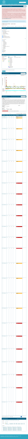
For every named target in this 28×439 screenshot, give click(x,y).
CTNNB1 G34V (4, 278)
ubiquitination (4, 48)
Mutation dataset (6, 30)
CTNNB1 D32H (4, 128)
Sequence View (4, 26)
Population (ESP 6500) (5, 33)
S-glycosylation (4, 44)
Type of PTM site (6, 39)
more (25, 38)
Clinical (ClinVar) (4, 32)
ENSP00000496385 (19, 428)
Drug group (5, 49)
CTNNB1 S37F (4, 374)
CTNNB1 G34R (4, 248)
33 (7, 204)
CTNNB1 (8, 6)
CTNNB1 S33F (4, 237)
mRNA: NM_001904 (7, 420)
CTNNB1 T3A (4, 116)
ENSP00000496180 (15, 429)
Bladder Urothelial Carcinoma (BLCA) (6, 37)
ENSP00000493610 (5, 429)
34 (7, 248)
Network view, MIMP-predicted (19, 26)
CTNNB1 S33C (4, 226)
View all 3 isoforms (23, 96)
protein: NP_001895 (12, 420)
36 (7, 308)
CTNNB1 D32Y (4, 139)
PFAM (14, 423)
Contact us (4, 71)
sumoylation (4, 47)
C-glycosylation (4, 42)
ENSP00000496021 (15, 430)
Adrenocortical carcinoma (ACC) (6, 36)
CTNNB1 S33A (4, 204)
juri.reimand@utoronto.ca (6, 18)
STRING (16, 423)
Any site (4, 40)
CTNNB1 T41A (4, 387)
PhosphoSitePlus (11, 423)
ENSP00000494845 (5, 430)
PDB (24, 423)
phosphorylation (4, 45)
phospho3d (19, 423)
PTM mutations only (5, 29)
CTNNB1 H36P (4, 308)
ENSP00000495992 (10, 429)
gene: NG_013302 (17, 420)
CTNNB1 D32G (4, 161)
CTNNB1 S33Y (4, 215)
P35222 (7, 423)
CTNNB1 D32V (4, 172)
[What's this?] (5, 28)
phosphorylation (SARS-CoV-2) (6, 46)
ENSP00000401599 (15, 427)
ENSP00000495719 (15, 428)
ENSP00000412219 (5, 427)
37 (7, 374)
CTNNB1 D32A (4, 150)
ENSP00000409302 (19, 427)
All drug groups (4, 50)
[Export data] (24, 113)
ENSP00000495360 (19, 429)
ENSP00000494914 (10, 430)
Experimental (4, 51)
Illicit (3, 52)
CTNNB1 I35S (4, 293)
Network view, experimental (11, 26)
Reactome (22, 423)
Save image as (23, 73)
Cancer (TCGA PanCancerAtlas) (6, 31)
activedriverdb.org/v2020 (5, 21)
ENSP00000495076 (10, 428)
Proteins (5, 6)
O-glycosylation (5, 43)
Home (2, 6)
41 (7, 387)
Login (25, 6)
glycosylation (4, 41)
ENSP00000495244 (5, 428)
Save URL (25, 26)
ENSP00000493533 (19, 430)
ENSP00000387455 (10, 427)
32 (7, 128)
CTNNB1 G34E (4, 263)
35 (7, 293)
